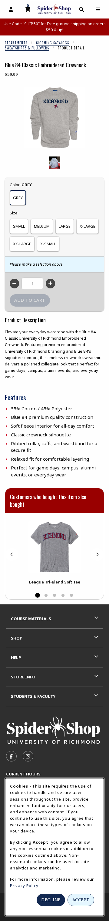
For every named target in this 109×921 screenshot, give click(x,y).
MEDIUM (42, 226)
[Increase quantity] (50, 283)
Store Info (23, 677)
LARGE (65, 226)
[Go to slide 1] (37, 595)
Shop (16, 638)
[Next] (97, 554)
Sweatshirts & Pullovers (27, 47)
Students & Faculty (33, 696)
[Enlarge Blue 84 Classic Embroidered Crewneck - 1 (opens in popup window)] (54, 162)
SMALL (19, 226)
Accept (81, 900)
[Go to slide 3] (54, 595)
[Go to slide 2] (46, 595)
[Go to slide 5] (71, 595)
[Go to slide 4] (63, 595)
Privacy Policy (24, 885)
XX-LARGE (22, 244)
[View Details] (54, 546)
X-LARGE (87, 226)
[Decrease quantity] (14, 283)
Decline (51, 900)
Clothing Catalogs (52, 42)
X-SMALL (48, 244)
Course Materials (31, 618)
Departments (16, 42)
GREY (18, 197)
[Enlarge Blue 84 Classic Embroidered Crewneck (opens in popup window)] (54, 117)
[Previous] (11, 554)
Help (16, 657)
